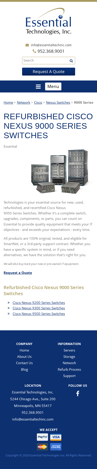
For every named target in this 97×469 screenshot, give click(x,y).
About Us (24, 356)
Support (69, 375)
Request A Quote (49, 71)
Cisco (38, 102)
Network (23, 102)
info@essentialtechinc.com (51, 45)
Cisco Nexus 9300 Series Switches (39, 308)
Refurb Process (69, 369)
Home (8, 102)
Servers (69, 350)
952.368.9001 (33, 412)
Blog (24, 369)
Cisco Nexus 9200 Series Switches (39, 302)
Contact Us (24, 363)
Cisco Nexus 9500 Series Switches (39, 313)
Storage (69, 356)
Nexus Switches (58, 102)
